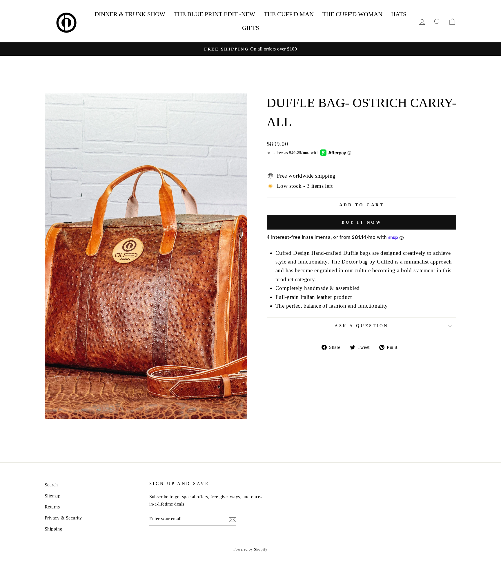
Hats (398, 14)
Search (51, 484)
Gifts (250, 27)
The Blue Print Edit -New (214, 14)
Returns (52, 506)
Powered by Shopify (250, 549)
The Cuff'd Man (289, 14)
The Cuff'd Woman (352, 14)
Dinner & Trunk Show (130, 14)
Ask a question (362, 325)
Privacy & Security (63, 517)
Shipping (53, 528)
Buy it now (362, 222)
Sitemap (52, 495)
